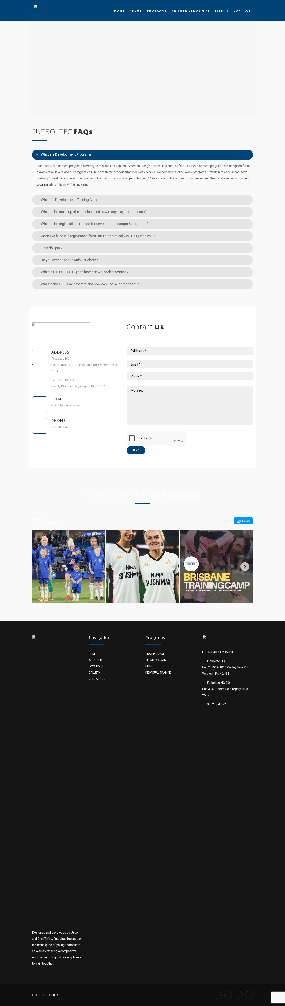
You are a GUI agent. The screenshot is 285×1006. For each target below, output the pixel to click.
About (136, 10)
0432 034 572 (216, 704)
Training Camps (156, 653)
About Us (95, 660)
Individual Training (158, 672)
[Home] (40, 10)
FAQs (54, 995)
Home (119, 10)
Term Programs (156, 660)
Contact (242, 10)
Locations (96, 666)
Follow (246, 520)
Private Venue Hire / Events (200, 10)
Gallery (94, 672)
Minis (148, 666)
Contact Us (97, 678)
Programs (157, 10)
